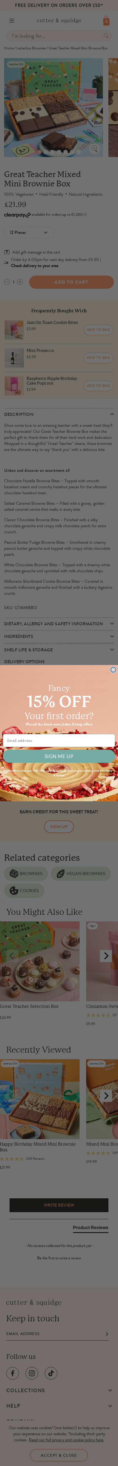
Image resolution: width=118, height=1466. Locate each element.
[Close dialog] (113, 669)
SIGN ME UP (59, 756)
